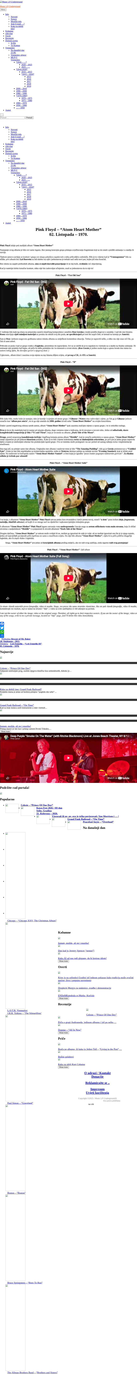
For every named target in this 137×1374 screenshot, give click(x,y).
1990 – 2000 (21, 91)
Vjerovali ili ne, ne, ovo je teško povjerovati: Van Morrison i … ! (85, 816)
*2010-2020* (21, 69)
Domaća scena (11, 41)
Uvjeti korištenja (97, 1092)
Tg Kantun (15, 45)
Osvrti (8, 36)
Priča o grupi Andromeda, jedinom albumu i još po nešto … (87, 1022)
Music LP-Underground (10, 6)
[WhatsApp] (68, 632)
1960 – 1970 (21, 103)
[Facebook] (68, 624)
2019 (29, 86)
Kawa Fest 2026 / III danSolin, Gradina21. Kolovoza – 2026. (49, 811)
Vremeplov (10, 48)
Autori (8, 110)
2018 (29, 84)
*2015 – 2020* (27, 74)
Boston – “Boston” (16, 1193)
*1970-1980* (21, 96)
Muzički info (16, 21)
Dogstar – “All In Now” (69, 1030)
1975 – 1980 (26, 100)
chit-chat (9, 33)
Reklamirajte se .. (97, 1083)
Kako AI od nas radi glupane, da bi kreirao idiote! (82, 958)
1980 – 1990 (21, 93)
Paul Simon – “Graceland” (20, 1103)
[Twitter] (68, 628)
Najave (14, 19)
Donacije (97, 1076)
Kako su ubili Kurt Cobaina (71, 1064)
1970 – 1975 (26, 98)
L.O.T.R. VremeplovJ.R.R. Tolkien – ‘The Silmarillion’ (24, 1012)
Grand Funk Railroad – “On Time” (17, 705)
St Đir (13, 43)
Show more (5, 731)
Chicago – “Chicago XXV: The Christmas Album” (32, 920)
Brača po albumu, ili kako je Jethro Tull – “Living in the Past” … (90, 1049)
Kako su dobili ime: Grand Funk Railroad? (21, 689)
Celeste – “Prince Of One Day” (15, 668)
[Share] (68, 636)
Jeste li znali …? (17, 24)
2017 (29, 81)
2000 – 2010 (21, 88)
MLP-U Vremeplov (15, 58)
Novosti (14, 17)
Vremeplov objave (18, 55)
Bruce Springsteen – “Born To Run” (25, 1282)
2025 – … (25, 67)
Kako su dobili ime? (7, 679)
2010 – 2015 (26, 72)
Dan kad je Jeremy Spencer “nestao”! (76, 950)
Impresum (97, 1089)
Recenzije (9, 38)
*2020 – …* (21, 62)
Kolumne (9, 31)
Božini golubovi (66, 1056)
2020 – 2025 (26, 64)
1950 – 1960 (21, 105)
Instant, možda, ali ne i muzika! (15, 726)
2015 (29, 76)
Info (7, 14)
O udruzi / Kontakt (97, 1073)
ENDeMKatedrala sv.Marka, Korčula (76, 995)
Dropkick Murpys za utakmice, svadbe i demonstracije (84, 988)
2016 (29, 79)
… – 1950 (20, 108)
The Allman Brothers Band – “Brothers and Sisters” (32, 1372)
